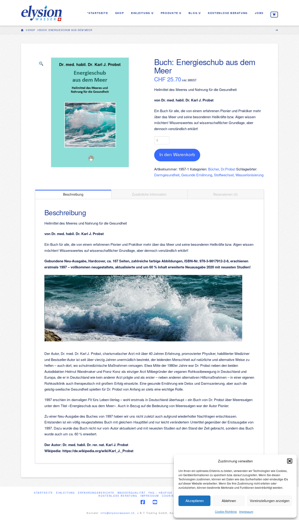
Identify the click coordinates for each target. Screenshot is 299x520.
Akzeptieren (194, 500)
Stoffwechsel (224, 174)
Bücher (213, 168)
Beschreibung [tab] (73, 194)
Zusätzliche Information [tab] (149, 194)
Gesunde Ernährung (196, 174)
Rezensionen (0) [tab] (225, 194)
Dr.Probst (228, 168)
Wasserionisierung (249, 174)
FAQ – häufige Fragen (167, 492)
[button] (289, 461)
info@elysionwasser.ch (118, 513)
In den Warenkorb (177, 154)
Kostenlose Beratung (118, 495)
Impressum (246, 511)
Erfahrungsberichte (96, 492)
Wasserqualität (131, 492)
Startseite (43, 492)
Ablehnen (229, 500)
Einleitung (65, 492)
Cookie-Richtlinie (226, 511)
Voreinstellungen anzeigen (269, 500)
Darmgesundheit (166, 174)
